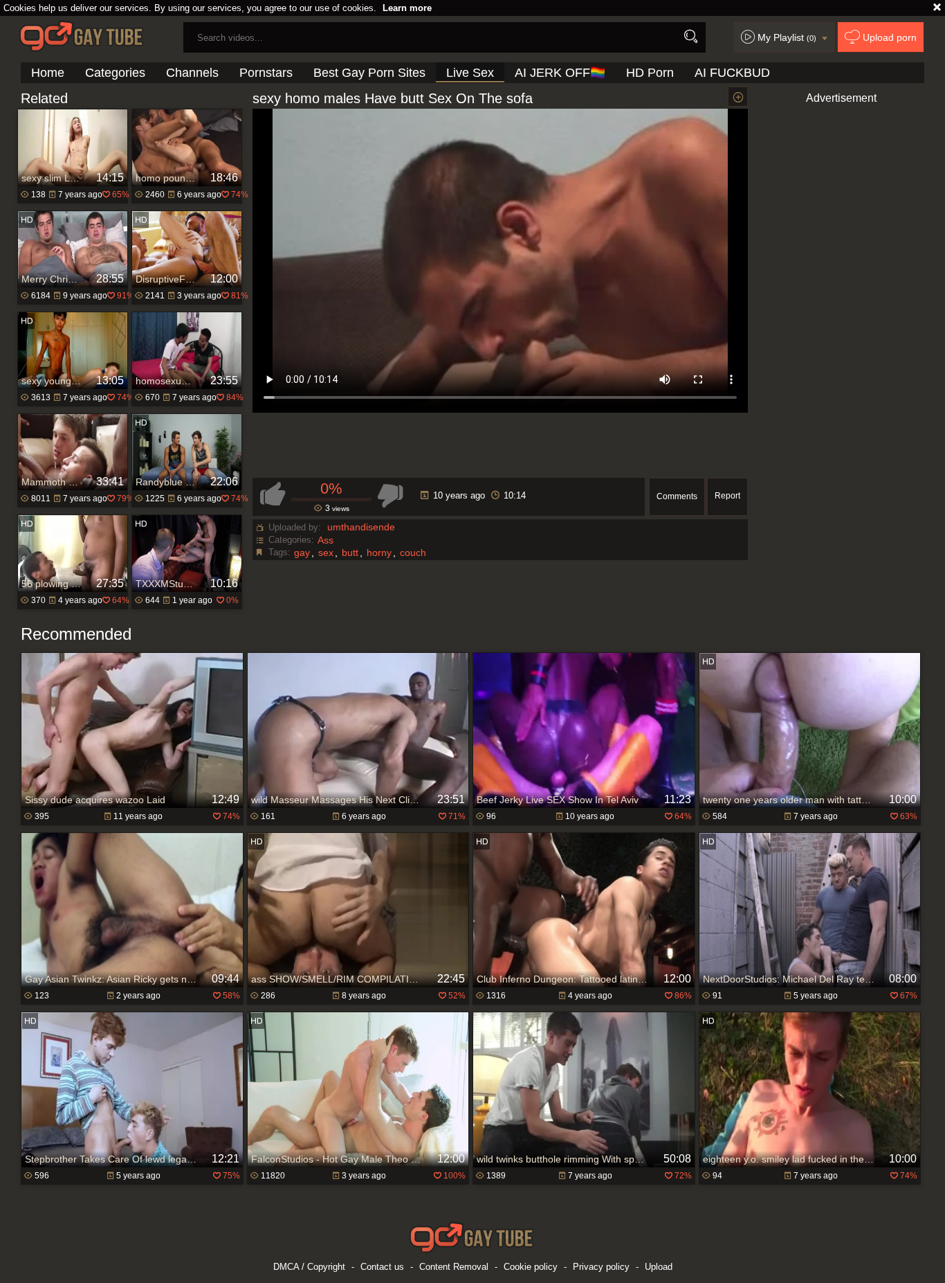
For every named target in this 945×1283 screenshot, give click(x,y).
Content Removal (453, 1266)
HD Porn (650, 73)
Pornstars (266, 73)
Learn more (407, 8)
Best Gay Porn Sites (369, 73)
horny (379, 552)
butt (350, 552)
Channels (192, 73)
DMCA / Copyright (309, 1266)
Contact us (382, 1266)
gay (302, 552)
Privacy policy (601, 1266)
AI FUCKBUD (732, 73)
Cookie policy (531, 1266)
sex (325, 552)
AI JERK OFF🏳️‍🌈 (560, 73)
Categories (115, 73)
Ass (325, 540)
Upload (658, 1266)
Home (47, 73)
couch (413, 552)
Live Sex (470, 73)
